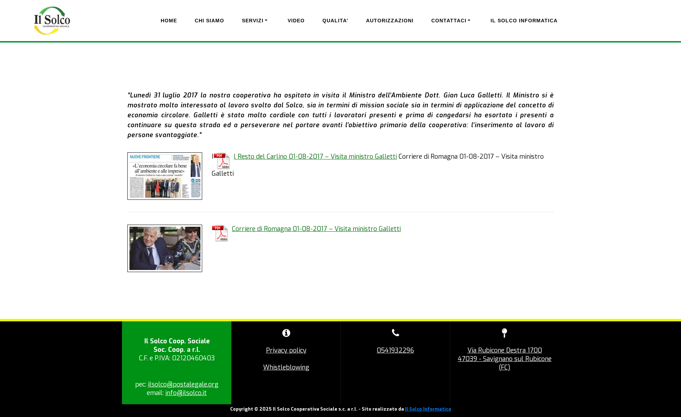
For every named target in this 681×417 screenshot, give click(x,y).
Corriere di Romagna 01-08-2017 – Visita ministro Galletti (316, 229)
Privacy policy (286, 350)
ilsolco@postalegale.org (183, 384)
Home (169, 20)
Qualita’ (335, 20)
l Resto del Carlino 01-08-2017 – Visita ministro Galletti (315, 156)
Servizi (253, 20)
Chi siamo (209, 20)
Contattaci (448, 20)
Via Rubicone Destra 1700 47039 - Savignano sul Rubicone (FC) (505, 359)
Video (296, 20)
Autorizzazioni (390, 20)
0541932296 (395, 350)
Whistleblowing (286, 367)
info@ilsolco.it (186, 393)
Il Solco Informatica (524, 20)
